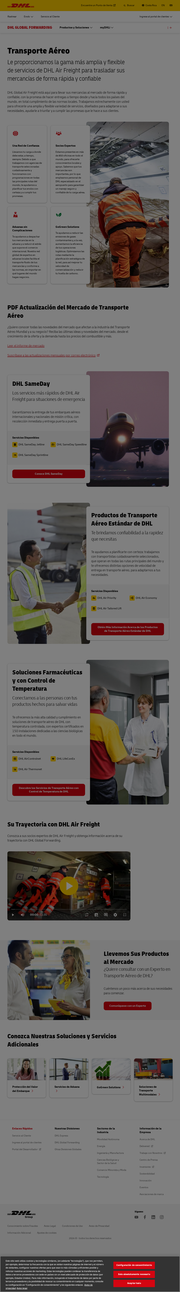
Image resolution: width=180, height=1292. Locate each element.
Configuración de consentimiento (134, 1265)
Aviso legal (22, 1288)
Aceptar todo (134, 1283)
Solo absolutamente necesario (134, 1274)
